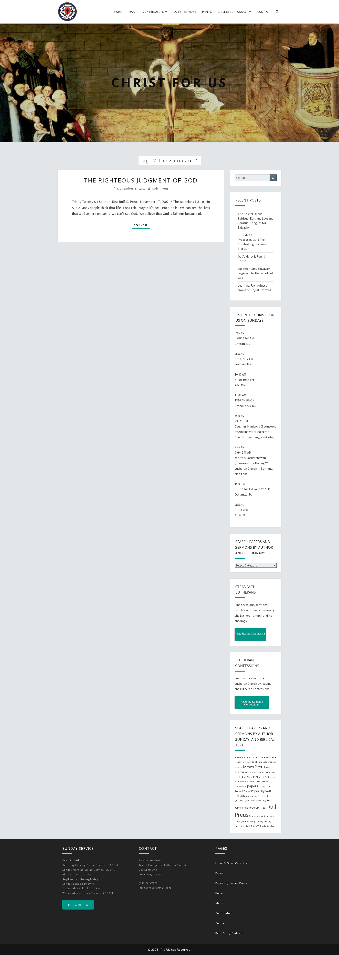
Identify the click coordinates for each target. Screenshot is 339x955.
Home (118, 12)
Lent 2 (273, 772)
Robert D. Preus (257, 807)
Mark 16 (260, 776)
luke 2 (244, 777)
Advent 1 (239, 757)
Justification (258, 772)
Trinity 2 (260, 821)
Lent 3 (237, 777)
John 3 (269, 767)
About (132, 12)
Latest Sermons (184, 12)
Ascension (265, 757)
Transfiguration (242, 821)
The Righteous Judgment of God (141, 180)
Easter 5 (240, 762)
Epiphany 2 (257, 762)
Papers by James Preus (231, 883)
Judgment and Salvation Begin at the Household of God (255, 273)
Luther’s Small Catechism (232, 863)
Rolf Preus (160, 188)
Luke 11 (251, 777)
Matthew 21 (251, 781)
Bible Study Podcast (233, 12)
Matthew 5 (269, 776)
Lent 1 (267, 772)
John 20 (247, 772)
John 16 (239, 772)
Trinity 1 (253, 821)
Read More (142, 225)
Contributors (153, 12)
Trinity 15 (246, 826)
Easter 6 (248, 762)
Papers (207, 12)
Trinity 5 (238, 826)
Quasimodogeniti (242, 800)
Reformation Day (258, 800)
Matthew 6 (239, 781)
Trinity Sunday (267, 826)
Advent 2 (247, 757)
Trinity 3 (268, 821)
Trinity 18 (255, 826)
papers (252, 786)
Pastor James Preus (253, 795)
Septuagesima (256, 816)
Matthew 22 (262, 781)
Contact (263, 12)
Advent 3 (256, 757)
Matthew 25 (240, 786)
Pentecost (268, 796)
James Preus (253, 767)
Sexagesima (268, 816)
